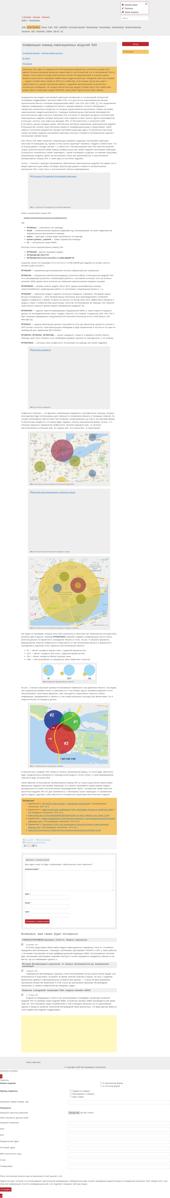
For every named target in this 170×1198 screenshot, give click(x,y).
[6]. (31, 319)
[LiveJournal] (36, 845)
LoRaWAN (63, 27)
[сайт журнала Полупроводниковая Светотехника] (118, 1062)
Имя (27, 894)
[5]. (83, 305)
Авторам (36, 17)
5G (62, 31)
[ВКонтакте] (25, 845)
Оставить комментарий (35, 842)
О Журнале (26, 17)
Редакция (46, 17)
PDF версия (27, 64)
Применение (92, 27)
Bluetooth (40, 31)
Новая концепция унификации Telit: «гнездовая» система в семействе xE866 (77, 809)
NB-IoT (56, 31)
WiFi (33, 31)
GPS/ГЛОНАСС (33, 27)
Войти (24, 20)
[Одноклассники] (30, 845)
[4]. (46, 143)
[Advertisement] (69, 1033)
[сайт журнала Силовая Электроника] (50, 1062)
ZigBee (49, 31)
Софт (50, 27)
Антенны (26, 31)
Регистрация (34, 20)
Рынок (44, 27)
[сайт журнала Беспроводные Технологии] (98, 1062)
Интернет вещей (77, 27)
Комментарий (32, 869)
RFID (56, 27)
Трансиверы (104, 27)
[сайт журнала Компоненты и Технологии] (82, 1062)
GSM (24, 27)
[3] (97, 103)
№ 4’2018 (26, 58)
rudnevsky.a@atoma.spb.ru (52, 53)
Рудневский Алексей (31, 53)
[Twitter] (27, 845)
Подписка (129, 8)
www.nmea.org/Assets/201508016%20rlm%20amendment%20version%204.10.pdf (64, 830)
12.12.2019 (29, 840)
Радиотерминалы (133, 27)
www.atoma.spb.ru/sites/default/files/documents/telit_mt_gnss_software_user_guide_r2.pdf (68, 815)
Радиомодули (118, 27)
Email (28, 903)
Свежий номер (131, 5)
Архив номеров (131, 12)
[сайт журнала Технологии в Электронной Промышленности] (67, 1062)
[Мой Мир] (33, 845)
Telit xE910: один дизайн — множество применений (66, 803)
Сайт (27, 912)
